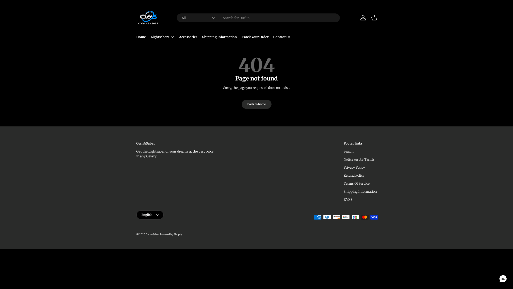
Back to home (256, 104)
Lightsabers (160, 37)
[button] (374, 17)
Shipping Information (219, 37)
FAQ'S (348, 199)
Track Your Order (255, 37)
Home (141, 37)
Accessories (188, 37)
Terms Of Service (357, 183)
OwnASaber (152, 234)
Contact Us (281, 37)
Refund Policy (354, 175)
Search (349, 151)
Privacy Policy (354, 167)
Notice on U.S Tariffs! (360, 159)
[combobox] (258, 17)
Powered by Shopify (171, 234)
